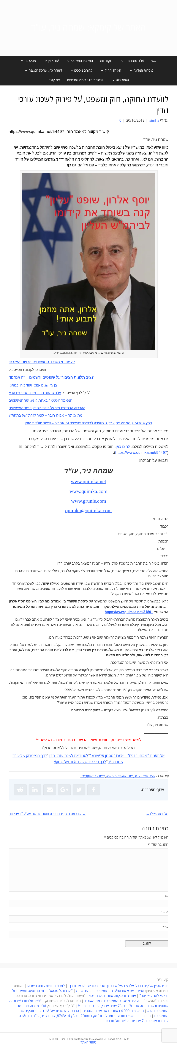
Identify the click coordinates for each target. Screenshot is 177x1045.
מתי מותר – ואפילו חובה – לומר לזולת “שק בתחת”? (116, 1016)
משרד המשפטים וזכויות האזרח (35, 362)
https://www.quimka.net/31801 (129, 612)
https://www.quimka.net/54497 (141, 452)
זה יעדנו (68, 362)
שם (166, 896)
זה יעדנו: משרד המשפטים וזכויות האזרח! (112, 1001)
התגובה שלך (158, 844)
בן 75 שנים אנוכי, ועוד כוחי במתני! (101, 1006)
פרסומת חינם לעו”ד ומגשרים (85, 80)
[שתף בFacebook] (93, 789)
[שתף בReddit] (20, 789)
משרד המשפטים (92, 776)
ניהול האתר (88, 1042)
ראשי (154, 61)
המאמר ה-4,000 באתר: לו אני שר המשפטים (113, 1011)
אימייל (164, 912)
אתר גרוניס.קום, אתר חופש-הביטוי (112, 996)
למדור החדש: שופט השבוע (46, 986)
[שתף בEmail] (49, 789)
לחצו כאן (123, 446)
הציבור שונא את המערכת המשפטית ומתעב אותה (110, 991)
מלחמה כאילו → (157, 814)
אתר (165, 927)
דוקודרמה (106, 61)
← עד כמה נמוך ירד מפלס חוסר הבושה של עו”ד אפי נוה (47, 814)
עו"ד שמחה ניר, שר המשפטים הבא (130, 776)
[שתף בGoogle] (64, 789)
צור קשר (54, 80)
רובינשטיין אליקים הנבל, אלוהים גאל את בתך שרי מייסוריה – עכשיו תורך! (118, 986)
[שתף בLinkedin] (35, 789)
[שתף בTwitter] (79, 789)
